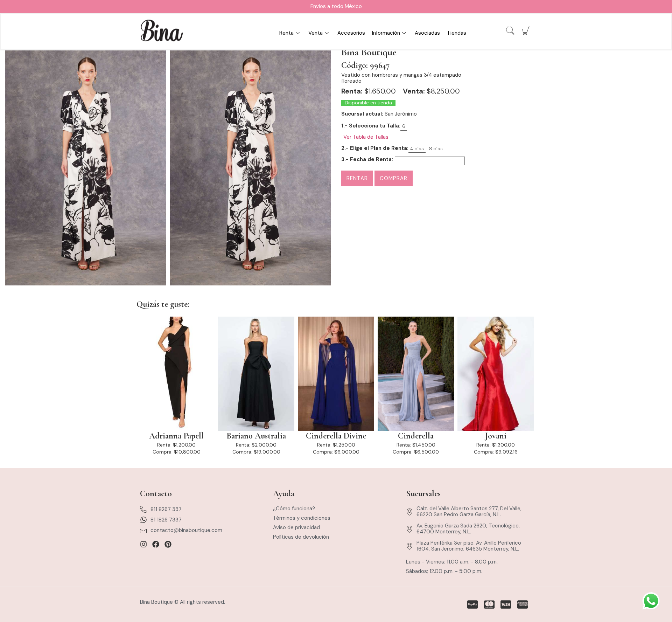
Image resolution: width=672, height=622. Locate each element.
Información (386, 32)
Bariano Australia (256, 436)
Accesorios (351, 32)
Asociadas (427, 32)
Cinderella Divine (336, 436)
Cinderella (416, 436)
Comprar (393, 178)
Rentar (357, 178)
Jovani (495, 436)
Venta (315, 32)
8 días (436, 149)
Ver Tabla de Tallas (365, 137)
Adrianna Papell (176, 436)
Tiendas (456, 32)
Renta (286, 32)
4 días (417, 149)
